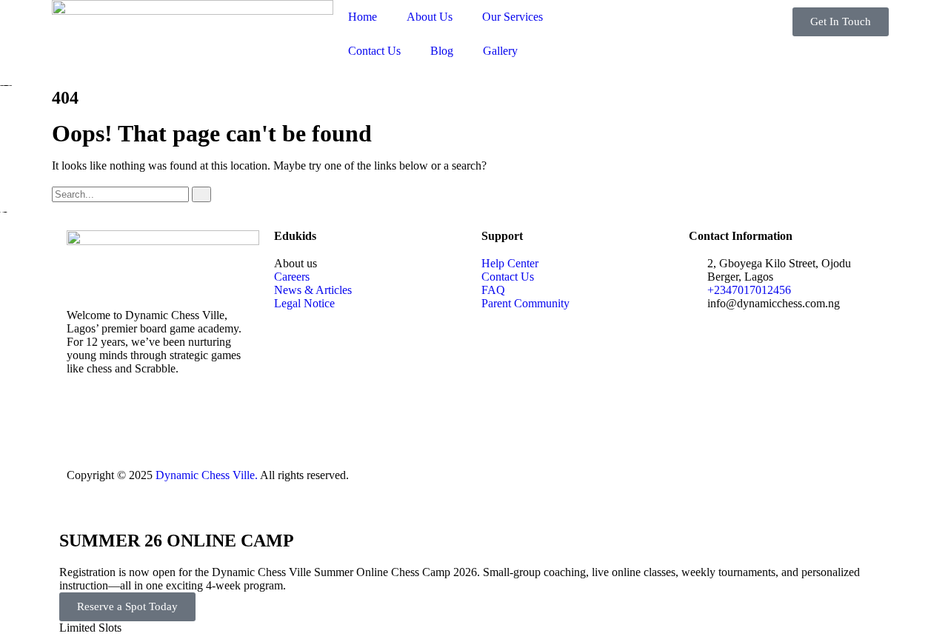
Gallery (500, 50)
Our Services (512, 16)
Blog (441, 50)
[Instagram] (165, 420)
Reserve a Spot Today (127, 606)
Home (362, 16)
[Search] (201, 194)
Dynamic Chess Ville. (207, 475)
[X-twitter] (125, 420)
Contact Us (374, 50)
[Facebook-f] (85, 420)
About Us (430, 16)
